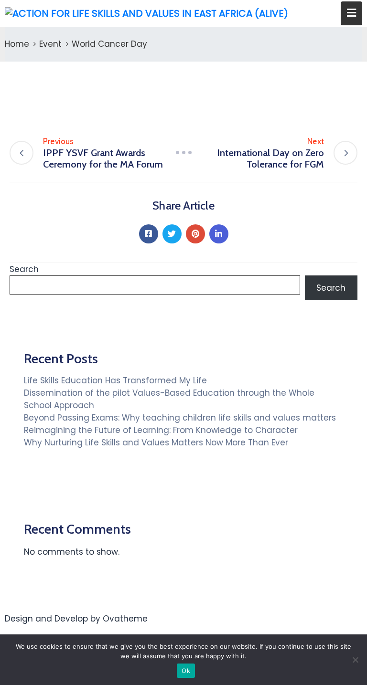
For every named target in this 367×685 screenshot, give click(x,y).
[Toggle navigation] (351, 13)
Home (17, 44)
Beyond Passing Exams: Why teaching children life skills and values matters (180, 417)
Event (50, 44)
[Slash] (183, 152)
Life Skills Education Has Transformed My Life (115, 380)
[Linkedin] (218, 233)
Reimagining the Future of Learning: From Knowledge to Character (161, 430)
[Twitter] (172, 233)
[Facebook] (148, 233)
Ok (186, 670)
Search (24, 269)
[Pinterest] (195, 233)
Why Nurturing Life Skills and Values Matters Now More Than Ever (156, 442)
